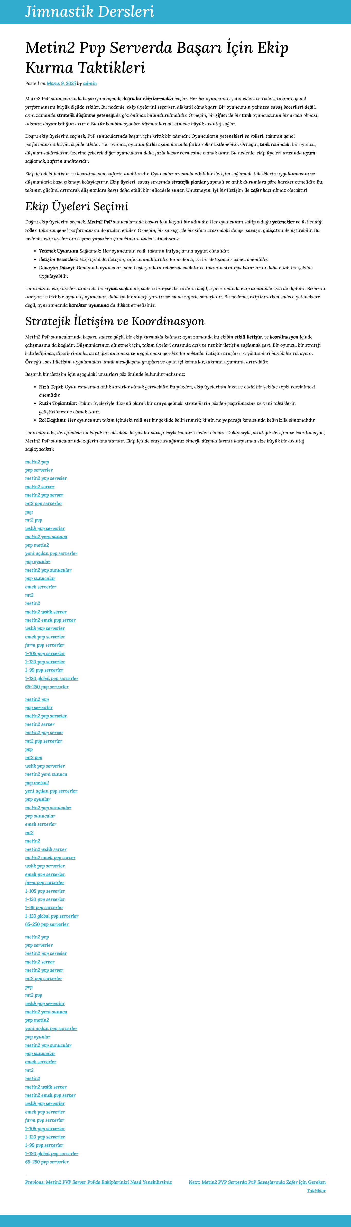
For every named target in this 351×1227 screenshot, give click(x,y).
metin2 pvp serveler (46, 478)
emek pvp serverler (45, 637)
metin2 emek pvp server (50, 620)
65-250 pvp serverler (47, 687)
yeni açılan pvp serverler (51, 553)
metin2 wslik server (46, 612)
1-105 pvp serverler (45, 653)
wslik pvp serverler (45, 528)
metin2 (32, 603)
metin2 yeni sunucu (46, 536)
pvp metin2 (37, 545)
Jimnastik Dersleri (89, 11)
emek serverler (40, 587)
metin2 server (39, 487)
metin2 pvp (37, 462)
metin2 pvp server (44, 495)
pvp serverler (39, 470)
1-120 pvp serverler (45, 662)
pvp (29, 512)
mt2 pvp (33, 520)
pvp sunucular (40, 578)
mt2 (29, 595)
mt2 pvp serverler (43, 503)
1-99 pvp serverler (44, 670)
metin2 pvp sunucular (48, 570)
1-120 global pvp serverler (51, 678)
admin (90, 83)
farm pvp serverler (44, 645)
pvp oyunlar (37, 561)
